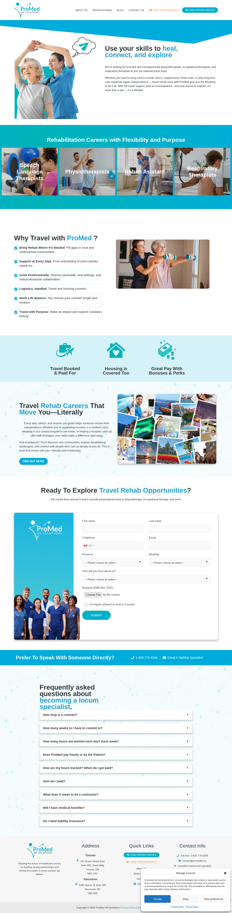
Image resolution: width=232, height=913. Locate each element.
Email (152, 537)
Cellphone (88, 541)
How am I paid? (54, 781)
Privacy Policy (192, 907)
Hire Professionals (166, 10)
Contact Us (136, 10)
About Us (81, 10)
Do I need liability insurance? (64, 821)
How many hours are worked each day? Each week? (81, 741)
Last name (155, 521)
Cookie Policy (177, 907)
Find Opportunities (202, 10)
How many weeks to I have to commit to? (73, 728)
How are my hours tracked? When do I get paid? (78, 768)
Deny (186, 899)
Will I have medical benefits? (64, 807)
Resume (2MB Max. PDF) (97, 587)
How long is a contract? (60, 715)
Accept (158, 899)
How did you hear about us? (99, 571)
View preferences (213, 899)
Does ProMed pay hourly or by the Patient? (74, 754)
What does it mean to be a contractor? (71, 794)
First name (88, 521)
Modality (154, 554)
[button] (225, 873)
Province (87, 554)
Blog (120, 10)
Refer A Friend (102, 10)
